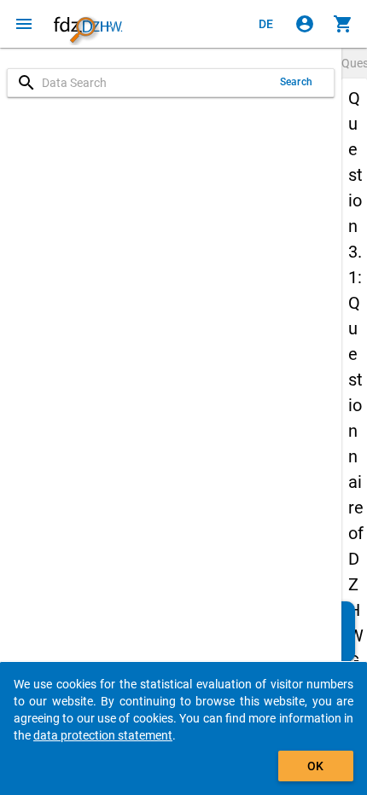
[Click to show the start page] (88, 24)
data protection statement (102, 735)
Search (296, 82)
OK (315, 766)
